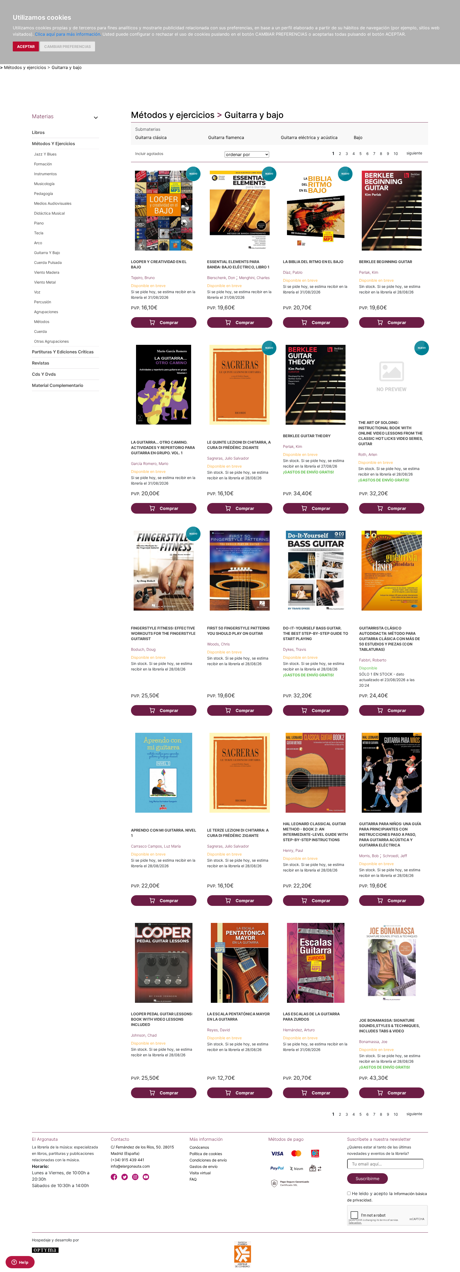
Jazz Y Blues (45, 154)
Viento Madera (46, 272)
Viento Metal (45, 282)
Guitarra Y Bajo (47, 252)
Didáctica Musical (49, 213)
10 (396, 153)
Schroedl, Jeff (395, 855)
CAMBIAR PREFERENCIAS (67, 46)
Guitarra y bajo (67, 67)
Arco (38, 242)
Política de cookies (206, 1153)
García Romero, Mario (149, 463)
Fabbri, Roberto (372, 660)
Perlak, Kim (368, 272)
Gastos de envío (203, 1166)
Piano (39, 223)
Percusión (42, 302)
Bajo (358, 137)
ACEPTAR (26, 46)
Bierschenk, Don (221, 277)
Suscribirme (367, 1178)
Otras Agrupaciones (51, 341)
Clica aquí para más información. (68, 34)
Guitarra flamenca (226, 137)
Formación (43, 164)
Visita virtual (200, 1173)
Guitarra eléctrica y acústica (309, 137)
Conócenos (199, 1147)
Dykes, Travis (294, 649)
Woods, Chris (218, 644)
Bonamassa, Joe (373, 1041)
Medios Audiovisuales (52, 203)
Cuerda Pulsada (48, 262)
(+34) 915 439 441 (127, 1160)
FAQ (193, 1179)
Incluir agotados (149, 153)
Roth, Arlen (367, 454)
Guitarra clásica (151, 137)
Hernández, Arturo (299, 1030)
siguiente (414, 153)
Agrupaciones (46, 311)
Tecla (38, 233)
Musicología (44, 183)
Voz (37, 292)
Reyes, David (218, 1030)
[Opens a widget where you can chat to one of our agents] (20, 1262)
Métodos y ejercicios (25, 67)
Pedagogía (43, 193)
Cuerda (40, 331)
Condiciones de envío (208, 1160)
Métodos (41, 321)
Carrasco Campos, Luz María (156, 846)
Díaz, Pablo (292, 272)
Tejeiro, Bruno (143, 277)
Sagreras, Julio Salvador (228, 458)
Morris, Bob (369, 855)
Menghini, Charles (254, 277)
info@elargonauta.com (130, 1166)
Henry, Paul (293, 850)
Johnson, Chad (144, 1035)
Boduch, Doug (143, 649)
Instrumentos (45, 173)
